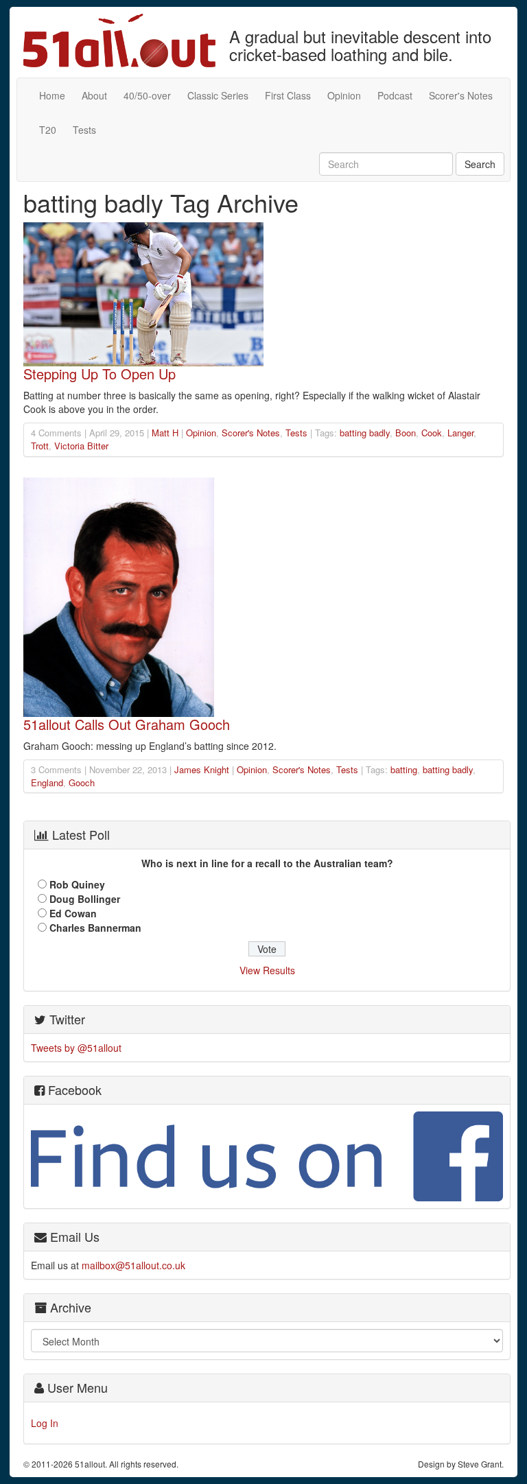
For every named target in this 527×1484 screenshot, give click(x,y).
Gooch (82, 782)
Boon (405, 432)
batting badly (365, 432)
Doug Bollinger (84, 899)
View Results (267, 970)
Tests (84, 130)
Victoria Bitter (81, 445)
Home (52, 95)
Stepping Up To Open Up (99, 374)
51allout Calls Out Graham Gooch (126, 724)
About (94, 95)
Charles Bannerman (95, 927)
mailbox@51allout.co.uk (133, 1265)
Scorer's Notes (461, 95)
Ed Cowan (73, 913)
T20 (47, 130)
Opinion (344, 95)
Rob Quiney (77, 884)
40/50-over (147, 95)
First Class (288, 95)
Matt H (165, 432)
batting (403, 769)
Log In (44, 1423)
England (47, 782)
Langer (460, 432)
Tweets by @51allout (76, 1048)
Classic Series (217, 95)
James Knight (201, 769)
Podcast (394, 95)
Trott (40, 445)
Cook (431, 432)
